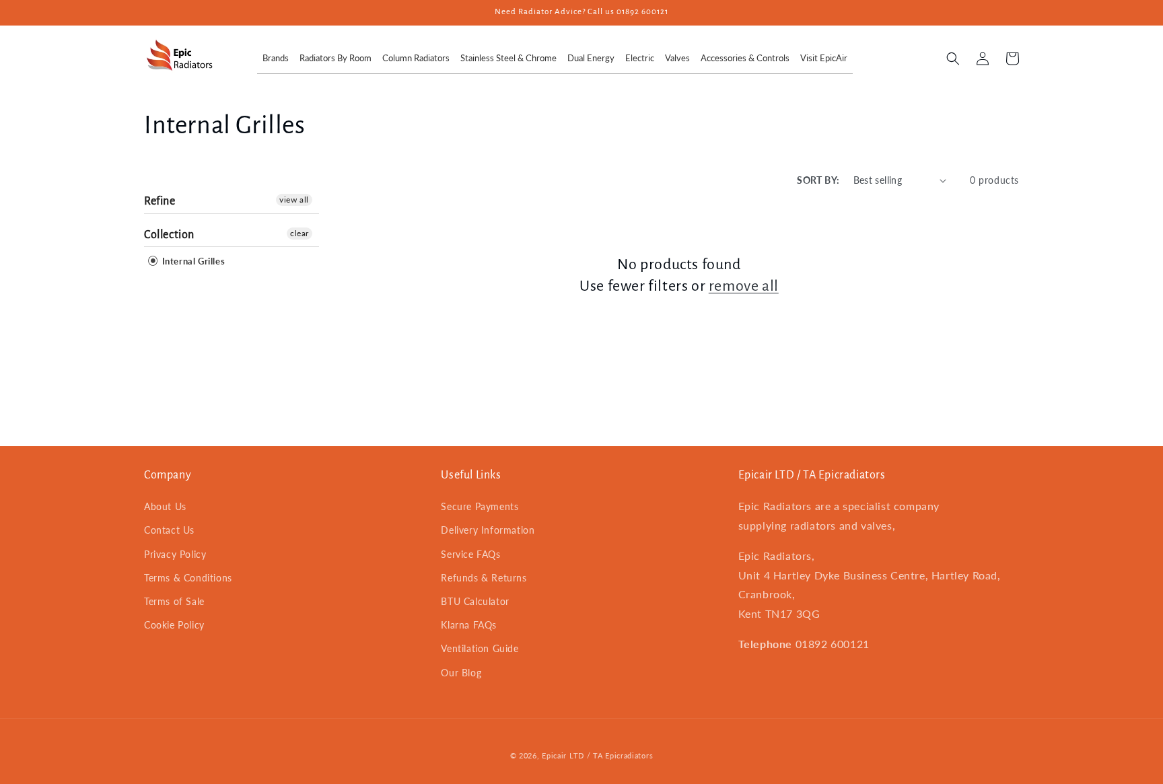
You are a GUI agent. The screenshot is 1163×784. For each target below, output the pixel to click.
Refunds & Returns (483, 577)
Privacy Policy (175, 554)
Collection (169, 235)
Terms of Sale (174, 601)
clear (299, 233)
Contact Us (169, 530)
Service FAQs (470, 554)
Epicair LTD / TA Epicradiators (597, 755)
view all (294, 199)
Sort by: (818, 180)
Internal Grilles (192, 261)
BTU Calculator (475, 601)
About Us (165, 506)
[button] (953, 58)
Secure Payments (479, 506)
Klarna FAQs (469, 625)
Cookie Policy (174, 625)
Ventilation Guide (479, 648)
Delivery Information (487, 530)
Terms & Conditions (188, 577)
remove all (744, 286)
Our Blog (461, 672)
